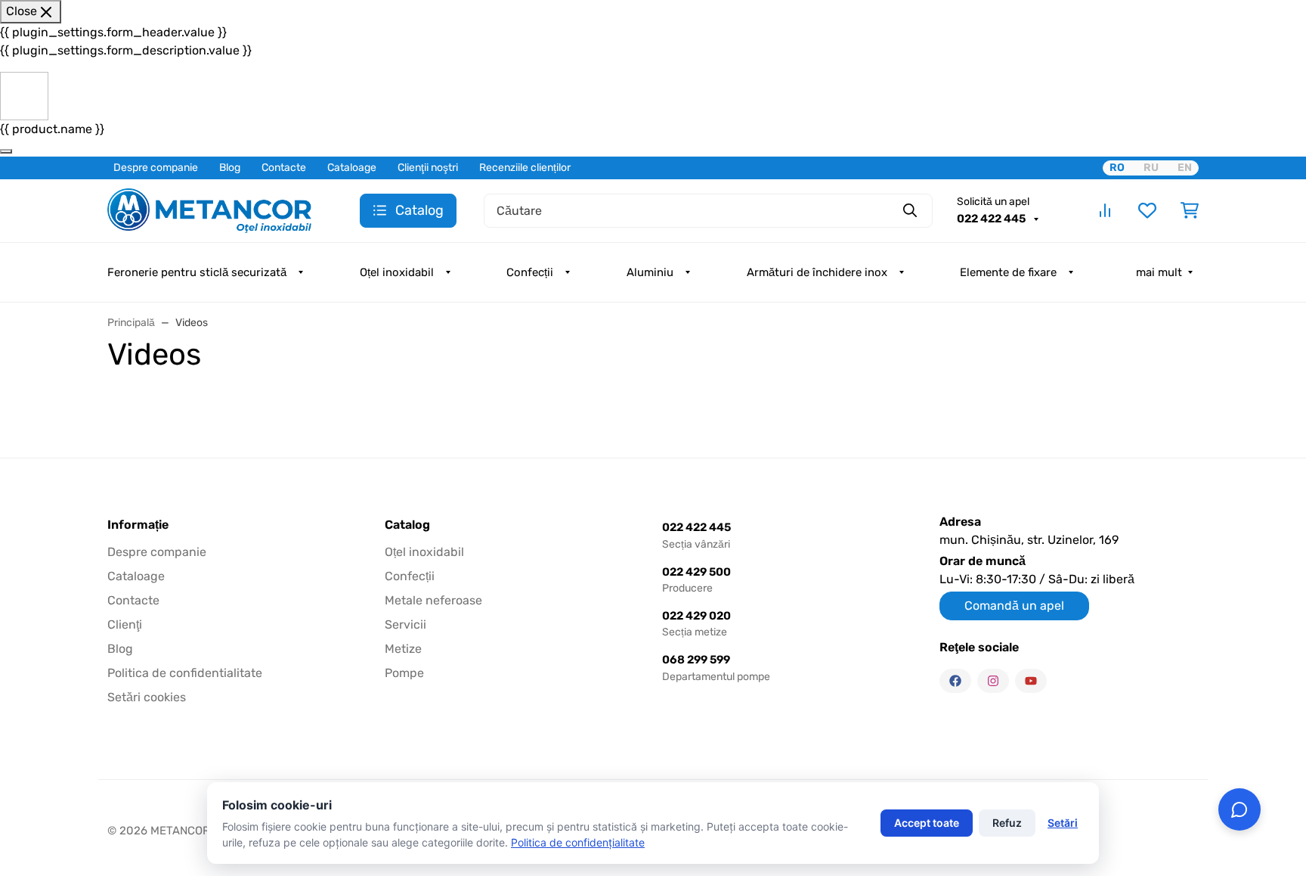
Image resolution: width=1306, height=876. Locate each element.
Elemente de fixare (1008, 272)
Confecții (529, 272)
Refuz (1007, 822)
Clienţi (124, 624)
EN (1185, 167)
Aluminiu (650, 272)
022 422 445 (992, 218)
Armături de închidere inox (817, 272)
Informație (138, 525)
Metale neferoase (433, 600)
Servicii (405, 624)
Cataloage (351, 167)
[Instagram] (993, 681)
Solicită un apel (993, 201)
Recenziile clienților (525, 167)
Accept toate (926, 822)
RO (1117, 167)
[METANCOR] (209, 209)
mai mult (1159, 272)
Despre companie (155, 167)
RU (1151, 167)
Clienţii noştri (428, 167)
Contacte (284, 167)
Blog (229, 167)
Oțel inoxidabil (397, 272)
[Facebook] (955, 681)
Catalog (407, 525)
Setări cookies (146, 697)
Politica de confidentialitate (184, 673)
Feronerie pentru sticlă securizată (196, 272)
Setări (1063, 822)
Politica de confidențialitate (578, 842)
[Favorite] (1147, 210)
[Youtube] (1031, 681)
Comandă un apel (1014, 605)
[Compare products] (1105, 210)
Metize (403, 648)
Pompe (404, 673)
